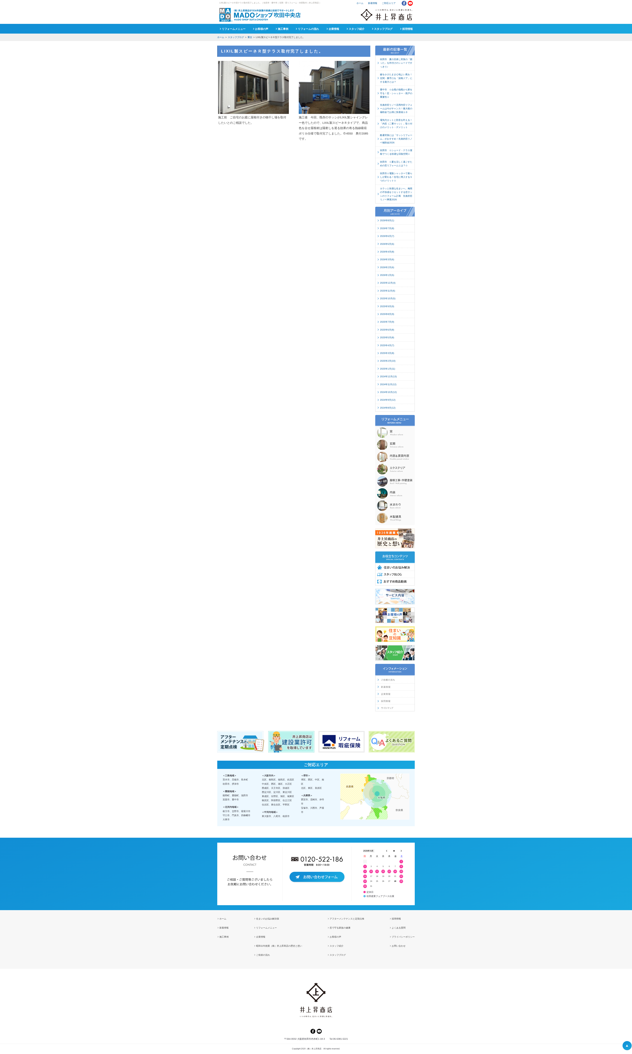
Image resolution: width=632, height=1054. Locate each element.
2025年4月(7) (387, 345)
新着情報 (372, 3)
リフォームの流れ (308, 28)
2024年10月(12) (388, 392)
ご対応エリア (389, 3)
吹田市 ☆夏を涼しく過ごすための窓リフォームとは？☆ (396, 163)
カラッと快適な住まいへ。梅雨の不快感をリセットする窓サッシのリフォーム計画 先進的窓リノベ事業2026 (396, 194)
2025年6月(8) (387, 329)
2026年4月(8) (387, 251)
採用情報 (407, 28)
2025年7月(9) (387, 321)
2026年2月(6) (387, 267)
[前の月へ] (386, 851)
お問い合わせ (399, 946)
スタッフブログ (236, 37)
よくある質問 (399, 927)
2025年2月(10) (387, 361)
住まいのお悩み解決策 (267, 918)
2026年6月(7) (387, 236)
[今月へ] (394, 851)
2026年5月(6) (387, 244)
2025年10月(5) (387, 298)
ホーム (220, 37)
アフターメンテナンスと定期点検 (347, 918)
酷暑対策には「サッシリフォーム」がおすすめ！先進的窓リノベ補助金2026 (396, 139)
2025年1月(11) (387, 368)
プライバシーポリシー (403, 936)
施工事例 (283, 28)
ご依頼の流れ (263, 955)
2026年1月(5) (387, 275)
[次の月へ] (401, 851)
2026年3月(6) (387, 259)
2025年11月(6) (387, 290)
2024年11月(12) (388, 384)
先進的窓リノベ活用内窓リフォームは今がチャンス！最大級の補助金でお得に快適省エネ (396, 109)
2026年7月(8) (387, 228)
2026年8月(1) (387, 220)
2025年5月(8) (387, 337)
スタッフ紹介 (357, 28)
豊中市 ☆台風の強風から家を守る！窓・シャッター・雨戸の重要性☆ (396, 93)
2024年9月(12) (387, 400)
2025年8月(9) (387, 314)
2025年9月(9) (387, 306)
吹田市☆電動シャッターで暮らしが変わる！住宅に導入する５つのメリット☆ (396, 177)
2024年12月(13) (388, 376)
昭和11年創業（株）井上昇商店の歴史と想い (279, 946)
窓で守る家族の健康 (340, 927)
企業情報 (334, 28)
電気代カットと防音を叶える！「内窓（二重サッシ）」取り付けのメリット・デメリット (396, 124)
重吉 (250, 37)
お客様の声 (261, 28)
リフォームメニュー (234, 28)
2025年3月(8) (387, 353)
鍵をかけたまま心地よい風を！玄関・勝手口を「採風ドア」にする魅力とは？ (396, 78)
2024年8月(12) (387, 407)
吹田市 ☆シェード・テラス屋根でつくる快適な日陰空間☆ (396, 152)
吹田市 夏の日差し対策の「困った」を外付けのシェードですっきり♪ (396, 63)
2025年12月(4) (387, 282)
